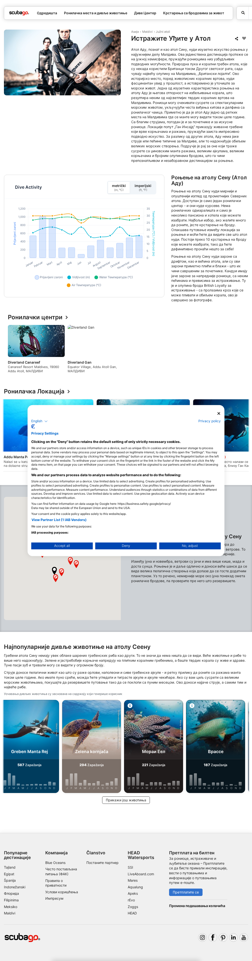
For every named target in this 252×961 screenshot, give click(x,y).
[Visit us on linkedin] (233, 937)
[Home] (19, 13)
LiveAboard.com (141, 874)
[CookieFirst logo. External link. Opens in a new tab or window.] (33, 426)
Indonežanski (14, 887)
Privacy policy (209, 421)
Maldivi (147, 32)
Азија (135, 32)
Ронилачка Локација (34, 391)
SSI (130, 867)
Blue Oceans (55, 862)
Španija (10, 880)
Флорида (11, 893)
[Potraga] (242, 13)
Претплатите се (186, 892)
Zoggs (133, 907)
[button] (54, 571)
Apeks (133, 893)
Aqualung (135, 887)
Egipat (9, 874)
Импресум (54, 898)
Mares (133, 880)
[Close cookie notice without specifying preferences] (219, 413)
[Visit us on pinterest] (223, 937)
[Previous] (12, 350)
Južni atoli (163, 32)
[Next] (240, 350)
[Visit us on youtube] (243, 937)
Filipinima (11, 900)
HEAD (132, 913)
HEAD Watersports (141, 855)
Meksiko (10, 907)
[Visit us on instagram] (202, 937)
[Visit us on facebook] (212, 937)
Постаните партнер (102, 862)
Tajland (10, 867)
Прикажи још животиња (126, 800)
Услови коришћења (61, 892)
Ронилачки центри (35, 317)
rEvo (131, 900)
